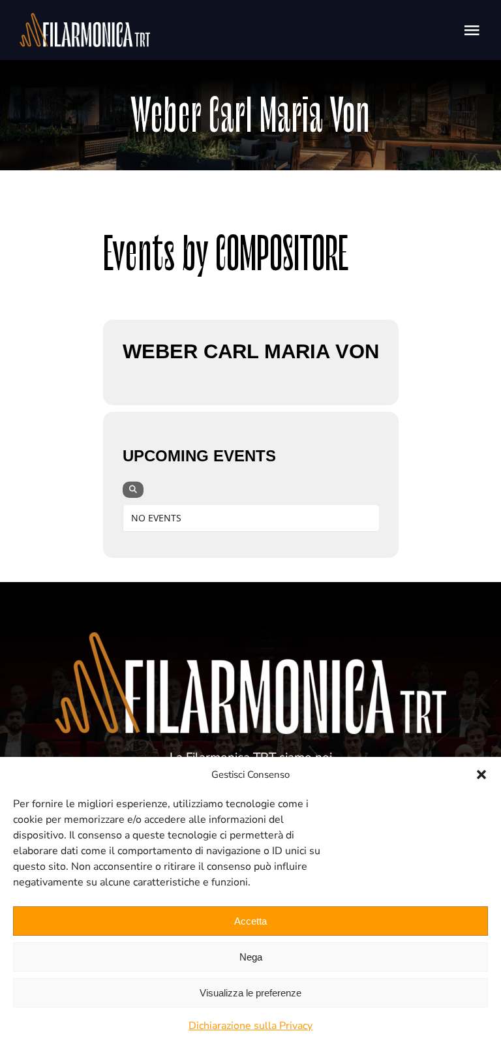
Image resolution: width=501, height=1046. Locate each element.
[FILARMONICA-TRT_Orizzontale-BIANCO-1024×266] (85, 19)
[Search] (133, 490)
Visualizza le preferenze (250, 992)
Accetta (250, 921)
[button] (481, 774)
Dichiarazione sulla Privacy (250, 1026)
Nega (250, 956)
